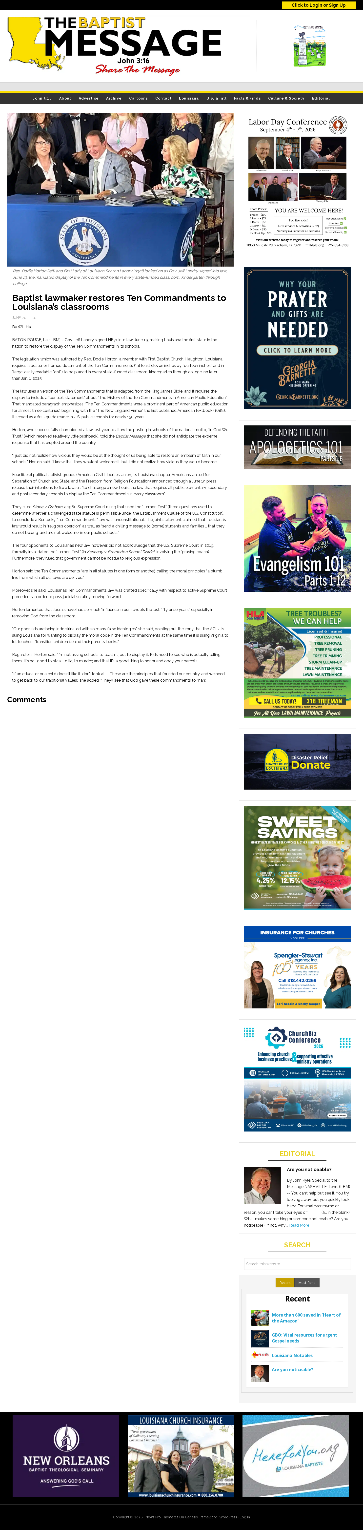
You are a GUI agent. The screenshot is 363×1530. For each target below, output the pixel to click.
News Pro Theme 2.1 (161, 1517)
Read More (299, 1225)
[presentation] (285, 1282)
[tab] (285, 1282)
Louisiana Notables (292, 1355)
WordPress (228, 1517)
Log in (245, 1517)
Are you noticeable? (309, 1169)
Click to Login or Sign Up (319, 5)
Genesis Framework (201, 1517)
